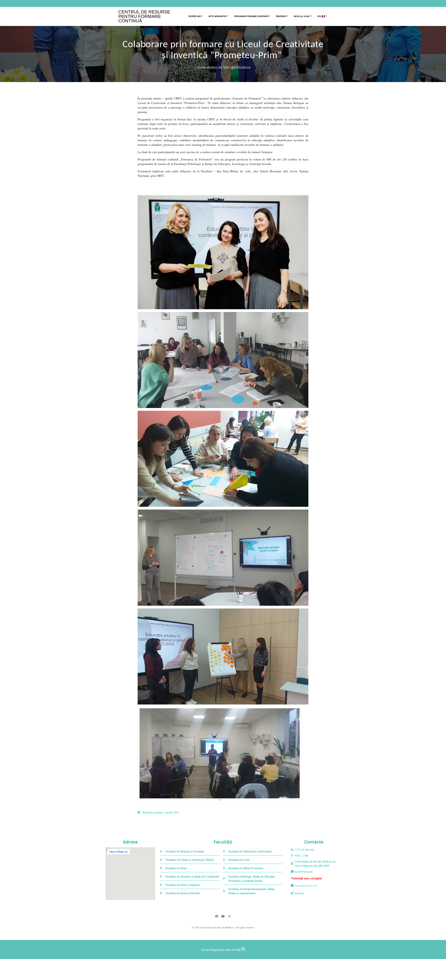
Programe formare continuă (251, 16)
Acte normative (217, 16)
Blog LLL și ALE (302, 16)
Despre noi (195, 16)
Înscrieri (281, 16)
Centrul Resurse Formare (144, 16)
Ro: (320, 16)
